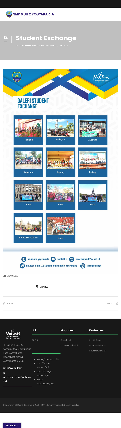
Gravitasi (65, 340)
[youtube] (112, 3)
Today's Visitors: (46, 359)
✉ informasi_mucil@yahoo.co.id (17, 377)
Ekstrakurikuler (98, 350)
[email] (4, 3)
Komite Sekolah (69, 345)
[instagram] (117, 3)
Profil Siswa (95, 340)
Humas (64, 45)
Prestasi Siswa (97, 345)
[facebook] (107, 3)
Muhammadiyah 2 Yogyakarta (38, 45)
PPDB (35, 340)
